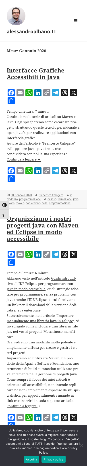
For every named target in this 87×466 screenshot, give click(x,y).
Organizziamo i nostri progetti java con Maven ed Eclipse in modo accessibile (43, 229)
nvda (44, 203)
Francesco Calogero (51, 195)
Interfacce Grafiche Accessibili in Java (35, 73)
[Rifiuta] (81, 445)
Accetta (31, 459)
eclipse (52, 199)
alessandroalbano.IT (31, 31)
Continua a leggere (24, 159)
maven (20, 203)
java (75, 199)
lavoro (10, 203)
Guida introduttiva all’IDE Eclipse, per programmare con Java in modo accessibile (41, 283)
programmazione (30, 199)
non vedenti (33, 203)
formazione (65, 199)
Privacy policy (53, 459)
